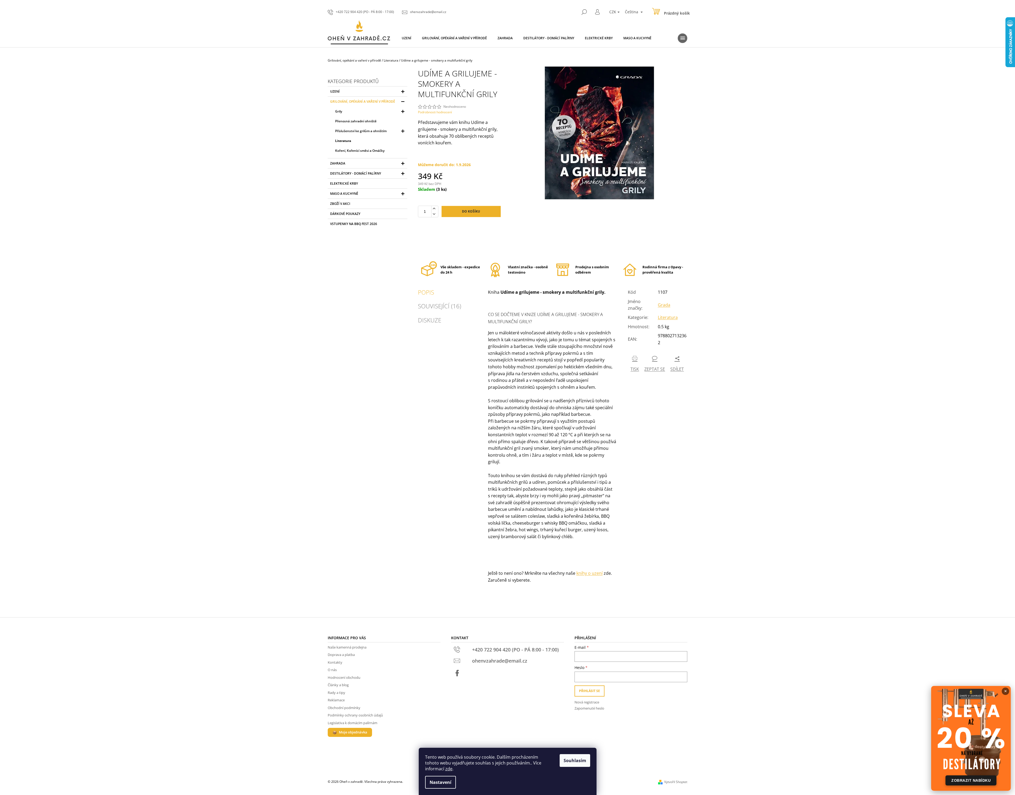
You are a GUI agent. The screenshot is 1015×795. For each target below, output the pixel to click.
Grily (338, 111)
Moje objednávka (353, 732)
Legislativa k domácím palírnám (352, 722)
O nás (332, 669)
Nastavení (440, 782)
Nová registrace (587, 702)
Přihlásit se (589, 691)
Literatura (343, 141)
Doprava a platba (341, 654)
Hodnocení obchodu (344, 677)
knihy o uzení (589, 573)
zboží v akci (340, 203)
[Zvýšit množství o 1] (434, 208)
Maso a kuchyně (344, 193)
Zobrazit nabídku (971, 780)
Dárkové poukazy (345, 213)
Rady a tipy (336, 692)
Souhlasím (575, 760)
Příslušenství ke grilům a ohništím (361, 131)
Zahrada (337, 163)
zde (448, 769)
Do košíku (471, 211)
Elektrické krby (344, 183)
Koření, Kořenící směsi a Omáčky (360, 150)
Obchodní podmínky (344, 707)
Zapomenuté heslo (589, 708)
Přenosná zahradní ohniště (356, 121)
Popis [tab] (426, 292)
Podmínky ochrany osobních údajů (355, 715)
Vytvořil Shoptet (675, 782)
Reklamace (336, 700)
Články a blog (338, 684)
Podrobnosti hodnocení (435, 112)
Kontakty (335, 662)
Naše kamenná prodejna (347, 647)
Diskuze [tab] (429, 320)
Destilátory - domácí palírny (355, 173)
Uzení (335, 91)
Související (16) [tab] (439, 306)
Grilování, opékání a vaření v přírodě (362, 101)
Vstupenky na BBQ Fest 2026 (353, 224)
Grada (664, 305)
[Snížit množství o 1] (434, 214)
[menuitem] (406, 38)
